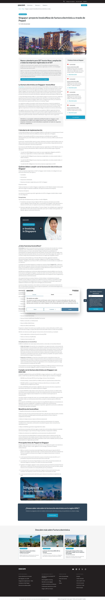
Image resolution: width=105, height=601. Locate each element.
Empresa (45, 5)
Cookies (84, 599)
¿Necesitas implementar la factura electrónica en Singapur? (34, 79)
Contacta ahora (52, 515)
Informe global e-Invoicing (47, 579)
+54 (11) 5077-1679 (80, 580)
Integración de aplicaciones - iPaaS (26, 580)
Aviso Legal (69, 599)
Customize (52, 309)
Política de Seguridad (62, 599)
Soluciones (29, 5)
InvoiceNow (21, 87)
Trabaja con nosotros (70, 1)
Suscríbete (96, 309)
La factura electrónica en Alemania (49, 584)
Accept (69, 309)
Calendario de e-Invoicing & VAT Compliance (48, 577)
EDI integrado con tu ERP (24, 578)
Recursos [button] (37, 5)
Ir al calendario (75, 117)
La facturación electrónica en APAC (49, 586)
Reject (35, 309)
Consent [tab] (34, 294)
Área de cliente (79, 1)
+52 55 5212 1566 (80, 585)
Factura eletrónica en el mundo (25, 576)
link (77, 303)
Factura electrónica (22, 14)
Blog (23, 8)
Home (20, 8)
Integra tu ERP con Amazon (47, 588)
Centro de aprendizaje (63, 576)
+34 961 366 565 (80, 578)
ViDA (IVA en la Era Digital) (47, 582)
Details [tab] (52, 294)
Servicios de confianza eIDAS (25, 585)
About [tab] (70, 294)
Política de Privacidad (77, 599)
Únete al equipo (79, 587)
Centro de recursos (63, 578)
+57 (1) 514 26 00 (80, 583)
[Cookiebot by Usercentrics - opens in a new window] (73, 291)
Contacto (84, 5)
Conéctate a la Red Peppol (24, 583)
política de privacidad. (95, 306)
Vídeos (60, 583)
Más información (73, 74)
